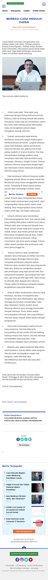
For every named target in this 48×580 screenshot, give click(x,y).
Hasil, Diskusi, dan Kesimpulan (14, 401)
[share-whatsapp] (26, 439)
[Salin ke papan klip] (30, 439)
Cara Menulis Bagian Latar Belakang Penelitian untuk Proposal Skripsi (15, 475)
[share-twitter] (22, 439)
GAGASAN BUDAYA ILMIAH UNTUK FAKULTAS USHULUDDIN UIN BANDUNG (23, 419)
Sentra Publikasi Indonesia (19, 568)
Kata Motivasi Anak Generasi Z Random (15, 520)
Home (5, 11)
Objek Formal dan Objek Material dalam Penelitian (17, 487)
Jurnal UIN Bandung (34, 565)
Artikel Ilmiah (39, 11)
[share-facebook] (18, 439)
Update (32, 194)
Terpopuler (16, 11)
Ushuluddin (10, 565)
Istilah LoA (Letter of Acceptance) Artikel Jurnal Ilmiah (15, 509)
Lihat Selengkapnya (23, 531)
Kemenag (34, 568)
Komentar (25, 445)
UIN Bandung (21, 565)
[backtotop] (24, 548)
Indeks (27, 11)
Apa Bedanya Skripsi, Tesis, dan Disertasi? (16, 497)
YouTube (32, 563)
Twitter (27, 563)
